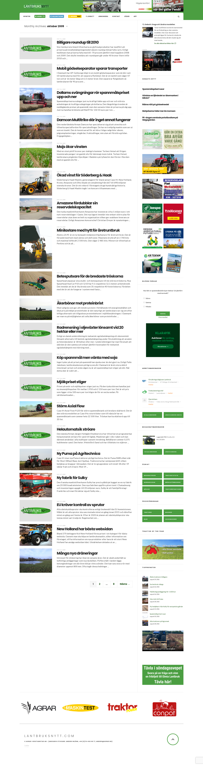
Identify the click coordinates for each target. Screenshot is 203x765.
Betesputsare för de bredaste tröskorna (90, 276)
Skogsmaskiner (171, 519)
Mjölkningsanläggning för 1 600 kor (163, 592)
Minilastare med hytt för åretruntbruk (88, 230)
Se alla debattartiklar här (164, 43)
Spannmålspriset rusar (153, 89)
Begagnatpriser (150, 475)
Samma (148, 302)
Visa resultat (162, 317)
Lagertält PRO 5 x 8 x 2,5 (165, 438)
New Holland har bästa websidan (85, 529)
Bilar (145, 519)
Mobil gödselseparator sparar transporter (92, 68)
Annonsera (103, 16)
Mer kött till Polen (156, 599)
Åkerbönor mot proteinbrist (80, 303)
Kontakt (116, 16)
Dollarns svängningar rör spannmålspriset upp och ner (93, 94)
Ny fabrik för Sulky (72, 477)
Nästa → (125, 584)
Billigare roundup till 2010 (78, 42)
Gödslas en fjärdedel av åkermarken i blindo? (160, 96)
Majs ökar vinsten (72, 146)
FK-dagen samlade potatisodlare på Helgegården (160, 118)
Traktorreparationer (173, 489)
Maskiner (168, 512)
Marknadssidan (149, 482)
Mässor (147, 489)
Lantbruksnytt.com (49, 734)
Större (148, 298)
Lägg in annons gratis (173, 415)
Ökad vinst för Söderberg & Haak (84, 175)
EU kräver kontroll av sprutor (80, 504)
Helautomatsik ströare (76, 429)
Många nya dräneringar (77, 553)
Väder (126, 16)
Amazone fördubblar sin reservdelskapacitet (77, 205)
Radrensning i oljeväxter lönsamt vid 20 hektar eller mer (90, 329)
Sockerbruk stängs (156, 584)
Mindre (148, 307)
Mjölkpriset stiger (71, 381)
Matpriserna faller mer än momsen (158, 111)
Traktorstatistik (171, 475)
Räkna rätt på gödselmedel (155, 104)
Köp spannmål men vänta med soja (87, 357)
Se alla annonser (150, 415)
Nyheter (26, 16)
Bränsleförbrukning (173, 482)
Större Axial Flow (70, 406)
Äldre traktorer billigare (158, 577)
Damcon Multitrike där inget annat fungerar (93, 119)
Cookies (26, 744)
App (135, 16)
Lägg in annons (171, 452)
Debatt (91, 16)
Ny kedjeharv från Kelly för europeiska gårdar (166, 606)
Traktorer (148, 512)
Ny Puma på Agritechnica (78, 453)
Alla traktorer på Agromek (159, 621)
